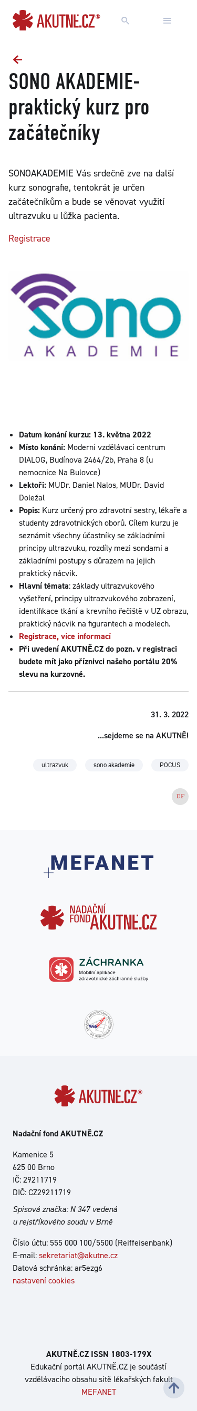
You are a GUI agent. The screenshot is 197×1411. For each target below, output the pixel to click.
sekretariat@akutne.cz (78, 1255)
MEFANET (98, 1391)
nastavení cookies (44, 1280)
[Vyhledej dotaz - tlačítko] (125, 21)
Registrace (29, 238)
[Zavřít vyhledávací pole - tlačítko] (167, 21)
